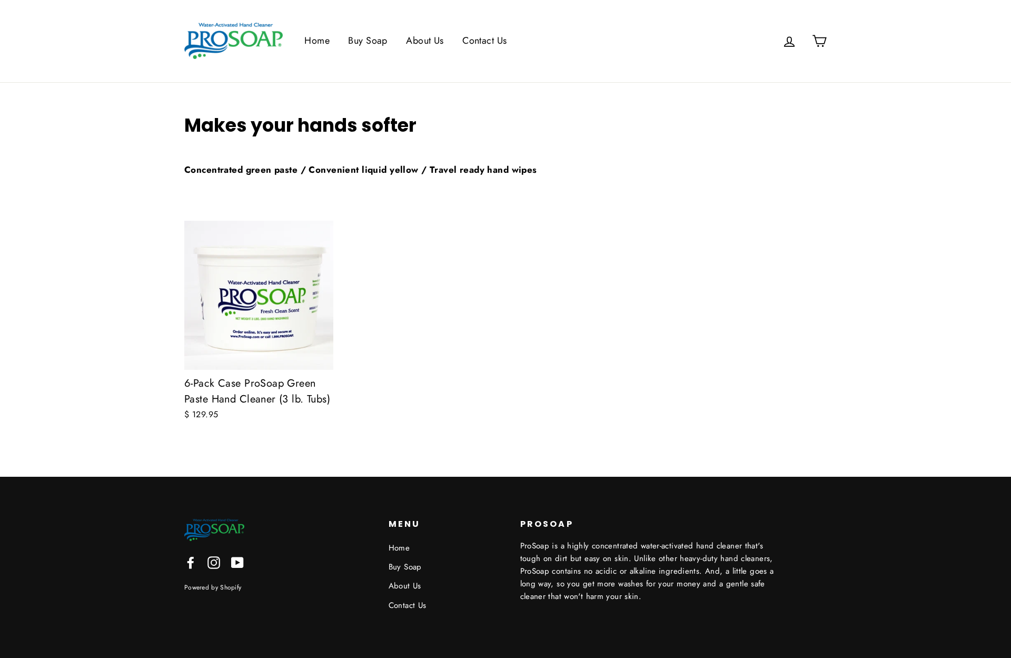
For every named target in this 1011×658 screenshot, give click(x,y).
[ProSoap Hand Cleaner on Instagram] (213, 562)
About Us (424, 40)
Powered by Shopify (212, 587)
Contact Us (484, 40)
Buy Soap (367, 40)
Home (317, 40)
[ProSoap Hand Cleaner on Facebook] (190, 562)
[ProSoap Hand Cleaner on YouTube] (237, 562)
